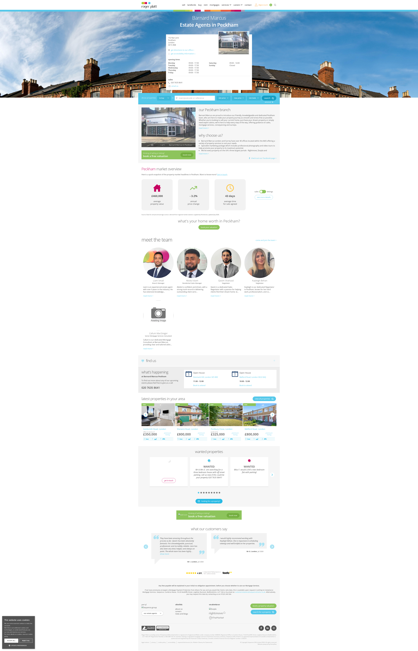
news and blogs (181, 614)
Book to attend (199, 385)
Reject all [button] (26, 641)
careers (237, 5)
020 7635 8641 (176, 82)
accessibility (171, 642)
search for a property (262, 612)
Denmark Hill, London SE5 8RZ (205, 377)
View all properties (263, 399)
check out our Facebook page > (263, 158)
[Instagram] (273, 628)
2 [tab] (201, 492)
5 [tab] (209, 492)
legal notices (145, 642)
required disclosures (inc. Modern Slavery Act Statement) (195, 642)
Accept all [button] (11, 641)
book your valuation (209, 227)
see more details (264, 197)
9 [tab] (219, 492)
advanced (268, 102)
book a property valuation (263, 606)
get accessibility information (182, 53)
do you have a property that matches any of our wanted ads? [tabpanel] (169, 473)
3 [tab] (204, 492)
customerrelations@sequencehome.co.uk (250, 592)
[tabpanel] (209, 471)
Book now (187, 155)
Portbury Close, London (221, 429)
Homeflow (273, 644)
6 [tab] (211, 492)
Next (272, 414)
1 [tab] (198, 492)
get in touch (168, 480)
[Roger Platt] (149, 5)
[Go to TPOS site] (148, 628)
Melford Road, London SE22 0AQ (252, 377)
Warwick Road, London (187, 429)
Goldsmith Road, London (154, 429)
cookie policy (162, 642)
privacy (153, 642)
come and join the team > (266, 240)
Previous (145, 414)
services (226, 5)
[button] (18, 645)
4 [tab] (206, 492)
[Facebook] (261, 628)
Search (267, 98)
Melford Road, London (255, 429)
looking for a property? (210, 501)
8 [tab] (217, 492)
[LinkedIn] (267, 628)
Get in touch (222, 174)
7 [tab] (214, 492)
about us (179, 609)
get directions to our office (181, 50)
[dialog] (18, 632)
